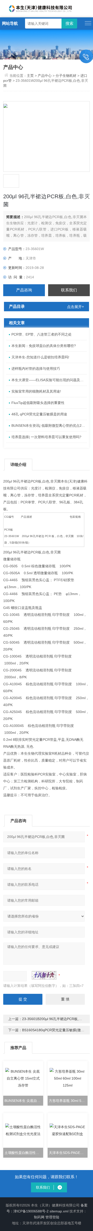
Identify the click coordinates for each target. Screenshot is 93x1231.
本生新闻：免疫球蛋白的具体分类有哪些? (43, 346)
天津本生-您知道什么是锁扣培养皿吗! (40, 357)
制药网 (39, 1217)
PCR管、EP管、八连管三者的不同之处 (41, 334)
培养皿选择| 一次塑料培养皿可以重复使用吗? (46, 437)
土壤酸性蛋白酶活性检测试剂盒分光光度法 (23, 1153)
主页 (31, 76)
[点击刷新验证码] (44, 975)
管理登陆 (52, 1217)
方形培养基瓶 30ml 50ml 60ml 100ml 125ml (68, 1101)
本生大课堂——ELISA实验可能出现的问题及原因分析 (48, 380)
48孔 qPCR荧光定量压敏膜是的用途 (39, 414)
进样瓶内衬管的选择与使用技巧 (35, 369)
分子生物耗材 (66, 76)
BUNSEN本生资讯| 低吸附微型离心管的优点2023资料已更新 (48, 426)
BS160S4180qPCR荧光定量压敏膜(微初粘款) (57, 1030)
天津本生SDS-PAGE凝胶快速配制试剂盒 (68, 1153)
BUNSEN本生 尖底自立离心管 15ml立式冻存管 (23, 1101)
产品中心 (45, 76)
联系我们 (69, 290)
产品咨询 (24, 290)
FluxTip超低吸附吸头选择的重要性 (37, 403)
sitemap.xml (59, 1211)
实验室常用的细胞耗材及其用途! (36, 391)
